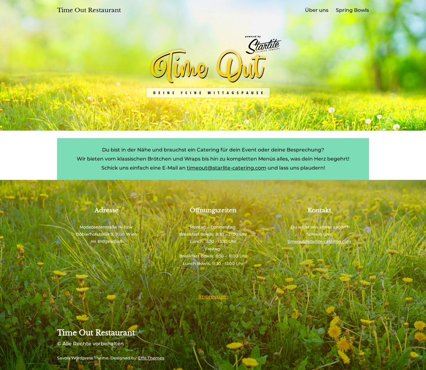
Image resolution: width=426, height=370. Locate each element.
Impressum (213, 297)
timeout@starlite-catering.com (226, 168)
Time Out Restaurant (89, 10)
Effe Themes (151, 358)
